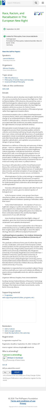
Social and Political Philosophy (15, 82)
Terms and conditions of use (23, 401)
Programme (9, 295)
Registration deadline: (9, 344)
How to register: (7, 347)
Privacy (23, 403)
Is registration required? (10, 340)
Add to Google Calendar (13, 331)
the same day (25, 333)
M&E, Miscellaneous (11, 78)
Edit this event (39, 12)
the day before (14, 333)
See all (4, 365)
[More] (42, 3)
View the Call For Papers (11, 52)
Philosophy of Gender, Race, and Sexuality (19, 80)
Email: (6, 333)
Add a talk (5, 89)
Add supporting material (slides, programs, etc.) (18, 297)
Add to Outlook (10, 329)
